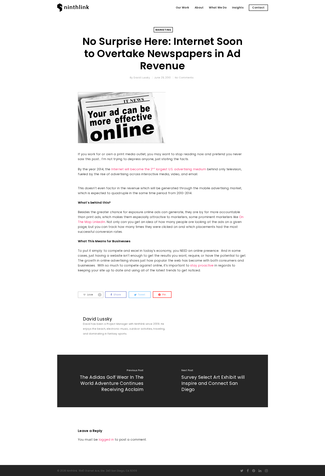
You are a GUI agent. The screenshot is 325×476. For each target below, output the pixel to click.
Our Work (182, 7)
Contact (258, 7)
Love (93, 294)
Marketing (163, 29)
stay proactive (202, 265)
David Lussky (142, 77)
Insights (238, 7)
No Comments (184, 77)
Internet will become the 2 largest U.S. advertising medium (158, 169)
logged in (106, 439)
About (199, 7)
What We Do (218, 7)
